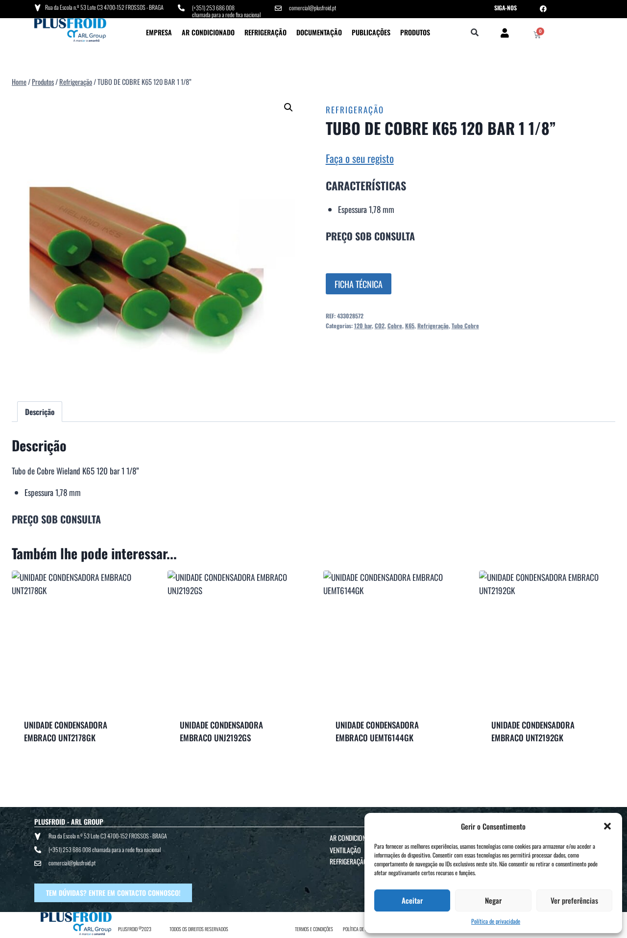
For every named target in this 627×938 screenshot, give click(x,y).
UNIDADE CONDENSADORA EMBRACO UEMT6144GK (377, 731)
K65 (409, 325)
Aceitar (412, 900)
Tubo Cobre (465, 325)
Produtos (415, 32)
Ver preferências (574, 900)
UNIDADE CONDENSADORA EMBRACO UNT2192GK (533, 731)
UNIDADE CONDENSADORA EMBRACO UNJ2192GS (221, 731)
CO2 (380, 325)
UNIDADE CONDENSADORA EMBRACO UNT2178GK (65, 731)
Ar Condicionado (208, 32)
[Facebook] (543, 9)
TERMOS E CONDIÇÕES (314, 929)
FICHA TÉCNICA (359, 284)
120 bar (363, 325)
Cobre (394, 325)
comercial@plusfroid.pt (312, 7)
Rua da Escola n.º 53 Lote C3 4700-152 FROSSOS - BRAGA (104, 7)
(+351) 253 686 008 (213, 7)
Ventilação (345, 850)
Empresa (159, 32)
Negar (493, 900)
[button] (607, 826)
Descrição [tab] (39, 411)
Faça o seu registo (360, 158)
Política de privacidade (495, 921)
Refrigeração (265, 32)
